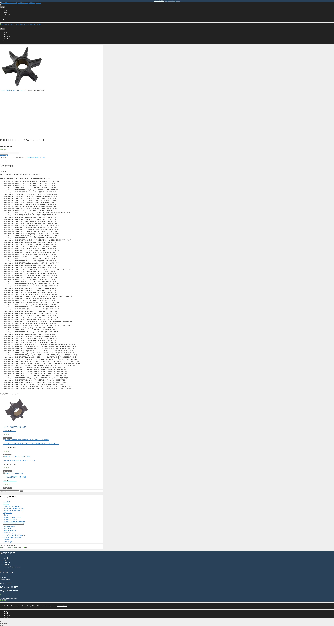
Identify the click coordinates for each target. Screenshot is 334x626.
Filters (5, 515)
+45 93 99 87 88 (159, 1)
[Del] (4, 623)
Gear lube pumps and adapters (14, 522)
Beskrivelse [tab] (7, 161)
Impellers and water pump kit (15, 90)
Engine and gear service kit (12, 510)
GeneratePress (62, 606)
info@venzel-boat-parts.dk (172, 1)
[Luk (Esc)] (6, 623)
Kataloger (6, 15)
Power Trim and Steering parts (14, 535)
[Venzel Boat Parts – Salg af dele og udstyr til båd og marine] (20, 3)
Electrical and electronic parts (13, 508)
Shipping (6, 539)
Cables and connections (11, 506)
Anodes (6, 504)
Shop (5, 12)
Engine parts (7, 513)
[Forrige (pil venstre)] (0, 625)
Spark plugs (7, 542)
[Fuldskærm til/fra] (2, 623)
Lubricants (7, 528)
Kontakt (6, 17)
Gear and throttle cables (12, 517)
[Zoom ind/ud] (0, 623)
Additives (6, 502)
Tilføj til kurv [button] (7, 438)
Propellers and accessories (12, 537)
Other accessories (9, 530)
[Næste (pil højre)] (2, 625)
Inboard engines (9, 526)
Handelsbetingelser (14, 567)
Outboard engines (9, 533)
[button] (7, 613)
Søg (22, 491)
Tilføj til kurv (4, 155)
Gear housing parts (10, 519)
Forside (5, 10)
